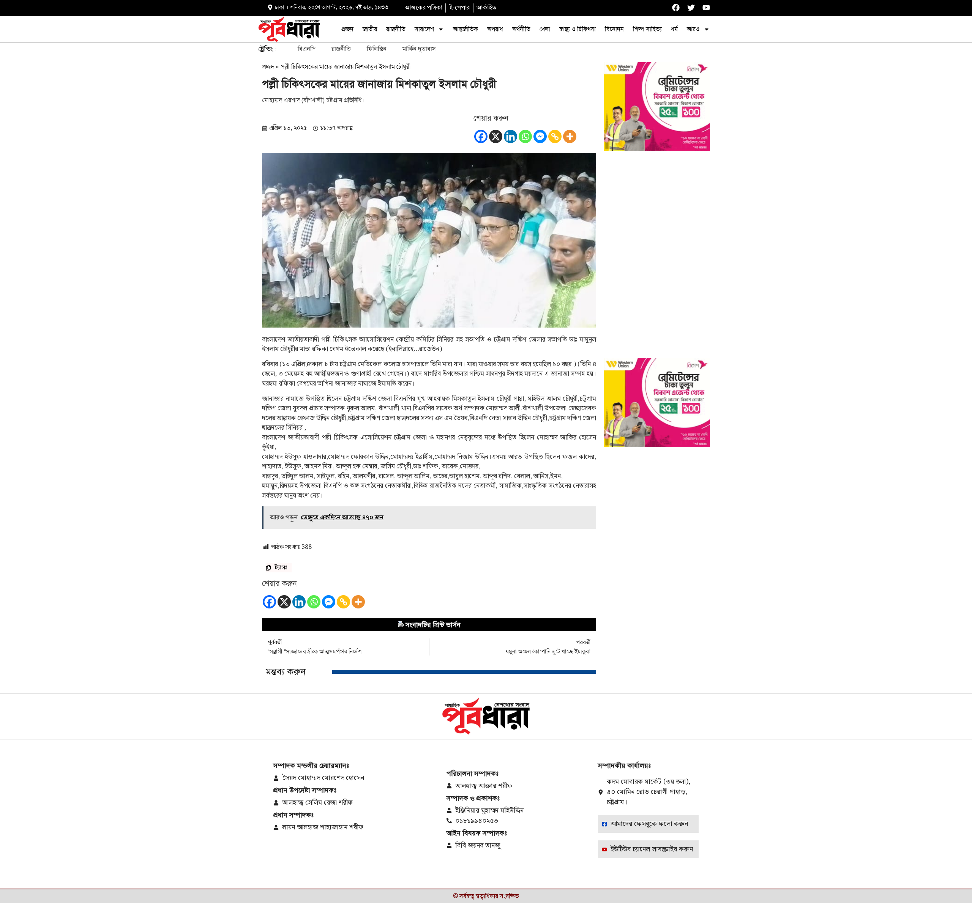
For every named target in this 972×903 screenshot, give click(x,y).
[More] (569, 136)
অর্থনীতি (521, 29)
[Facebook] (481, 136)
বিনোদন (614, 29)
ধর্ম (674, 29)
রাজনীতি (396, 29)
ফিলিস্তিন (377, 49)
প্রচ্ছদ (347, 29)
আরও (693, 29)
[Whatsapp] (525, 136)
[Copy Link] (555, 136)
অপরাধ (495, 29)
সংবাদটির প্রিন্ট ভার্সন (433, 625)
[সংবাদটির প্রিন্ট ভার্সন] (401, 625)
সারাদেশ (424, 29)
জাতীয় (370, 29)
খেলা (545, 29)
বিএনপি (307, 49)
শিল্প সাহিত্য (647, 29)
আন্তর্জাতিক (465, 29)
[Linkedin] (510, 136)
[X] (495, 136)
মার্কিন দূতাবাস (419, 49)
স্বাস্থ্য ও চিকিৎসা (577, 29)
